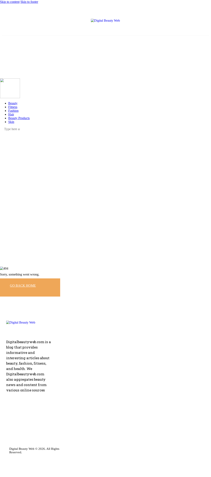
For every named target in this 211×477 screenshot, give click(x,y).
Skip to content (10, 2)
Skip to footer (29, 2)
